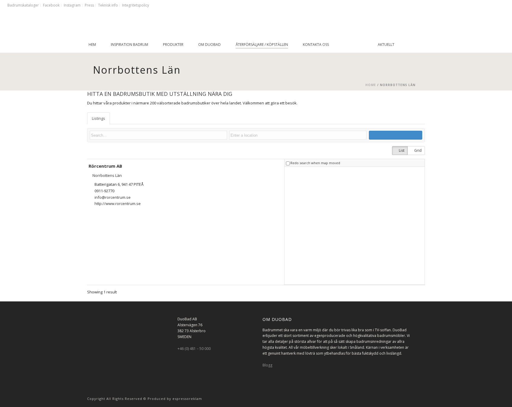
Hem (92, 44)
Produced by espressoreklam (175, 398)
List (401, 150)
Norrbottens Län (107, 175)
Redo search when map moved (315, 163)
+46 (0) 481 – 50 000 (194, 348)
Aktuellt (386, 44)
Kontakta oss (316, 44)
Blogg (267, 365)
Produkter (173, 44)
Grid (417, 150)
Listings (98, 118)
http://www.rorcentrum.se (118, 203)
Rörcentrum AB (105, 166)
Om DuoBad (209, 44)
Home (370, 85)
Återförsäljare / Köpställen (262, 44)
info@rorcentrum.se (113, 197)
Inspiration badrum (129, 44)
